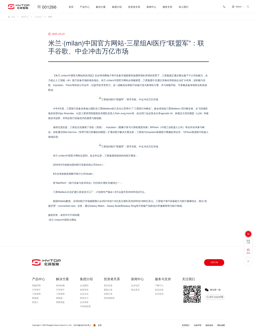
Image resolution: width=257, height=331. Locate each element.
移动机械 (60, 285)
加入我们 (183, 6)
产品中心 (85, 6)
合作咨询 (159, 294)
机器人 (35, 302)
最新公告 (108, 290)
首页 (71, 6)
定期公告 (108, 294)
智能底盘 (60, 302)
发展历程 (84, 290)
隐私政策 (209, 325)
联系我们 (186, 325)
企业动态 (38, 16)
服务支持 (167, 6)
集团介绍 (117, 6)
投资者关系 (134, 6)
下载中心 (159, 285)
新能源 (35, 298)
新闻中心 (151, 6)
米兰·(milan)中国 (111, 325)
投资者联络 (109, 298)
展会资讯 (135, 290)
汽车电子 (36, 290)
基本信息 (108, 285)
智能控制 (36, 285)
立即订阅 (214, 262)
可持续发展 (85, 306)
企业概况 (84, 285)
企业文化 (84, 294)
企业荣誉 (84, 302)
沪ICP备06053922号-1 (82, 325)
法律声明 (197, 325)
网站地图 (221, 325)
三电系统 (36, 294)
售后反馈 (159, 290)
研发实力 (84, 298)
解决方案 (101, 6)
